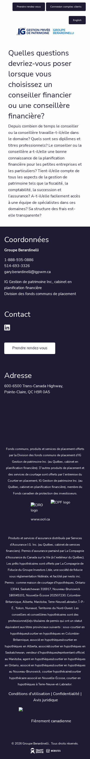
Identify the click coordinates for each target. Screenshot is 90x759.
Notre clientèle (17, 57)
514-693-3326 (17, 265)
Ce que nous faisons (21, 68)
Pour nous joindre (19, 91)
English (77, 20)
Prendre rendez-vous (29, 6)
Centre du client (18, 103)
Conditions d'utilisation (29, 694)
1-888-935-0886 (19, 259)
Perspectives (15, 80)
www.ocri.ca (40, 519)
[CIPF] (61, 507)
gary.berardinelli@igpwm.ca (27, 271)
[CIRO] (41, 507)
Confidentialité (66, 694)
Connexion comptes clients (66, 6)
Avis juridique (45, 700)
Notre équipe (15, 45)
